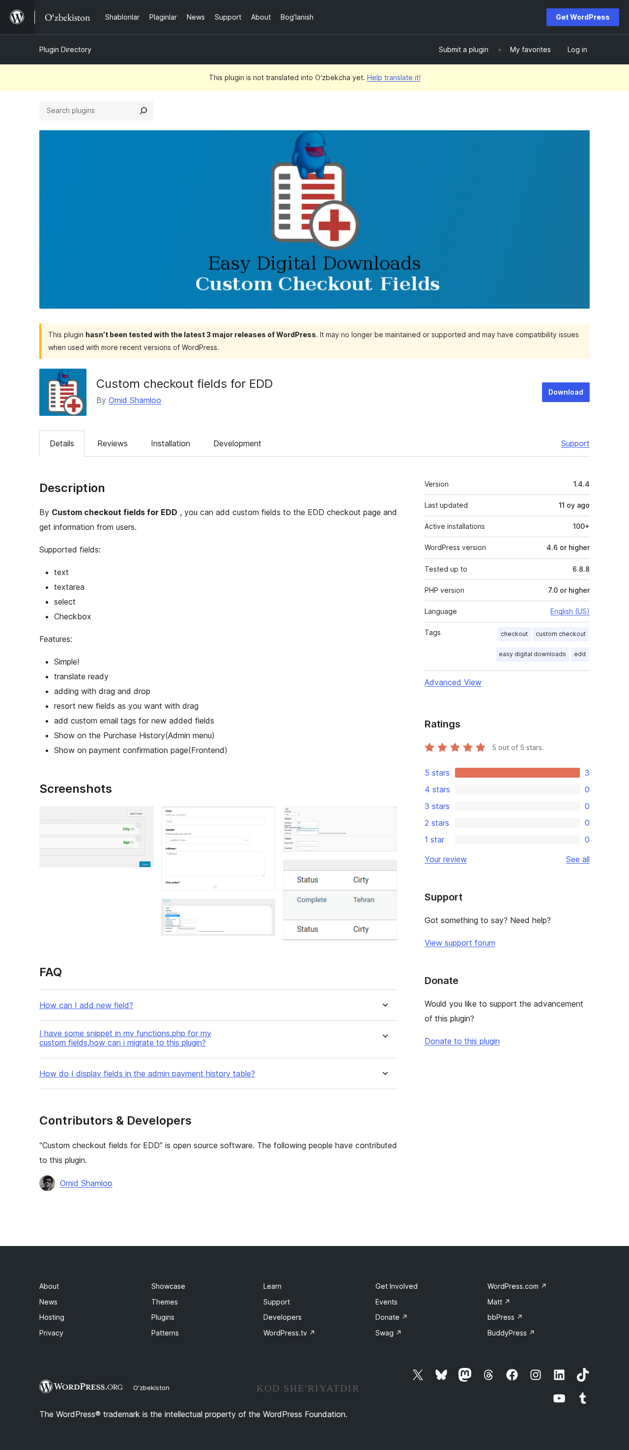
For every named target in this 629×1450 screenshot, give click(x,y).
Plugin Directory (65, 49)
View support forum (460, 943)
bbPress (505, 1317)
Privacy (51, 1333)
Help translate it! (394, 77)
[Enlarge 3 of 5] (262, 912)
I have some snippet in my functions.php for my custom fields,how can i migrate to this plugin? (125, 1038)
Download (565, 392)
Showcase (168, 1286)
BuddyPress (511, 1333)
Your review (446, 859)
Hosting (51, 1317)
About (49, 1286)
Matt (499, 1302)
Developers (282, 1317)
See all (578, 859)
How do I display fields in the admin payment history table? (147, 1073)
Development (237, 443)
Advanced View (453, 682)
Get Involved (396, 1286)
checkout (514, 634)
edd (580, 654)
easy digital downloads (532, 654)
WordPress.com (517, 1286)
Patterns (165, 1333)
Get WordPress (583, 17)
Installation (170, 443)
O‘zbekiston (151, 1388)
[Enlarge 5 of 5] (384, 873)
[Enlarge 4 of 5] (384, 819)
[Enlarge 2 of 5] (262, 819)
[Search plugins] (143, 110)
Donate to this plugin (462, 1041)
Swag (388, 1333)
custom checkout (561, 634)
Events (386, 1302)
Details (62, 443)
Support (575, 443)
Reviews (112, 443)
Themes (164, 1302)
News (48, 1302)
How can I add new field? (86, 1005)
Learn (272, 1286)
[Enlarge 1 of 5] (140, 819)
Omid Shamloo (135, 400)
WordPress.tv (289, 1333)
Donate (391, 1317)
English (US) (570, 611)
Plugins (162, 1317)
